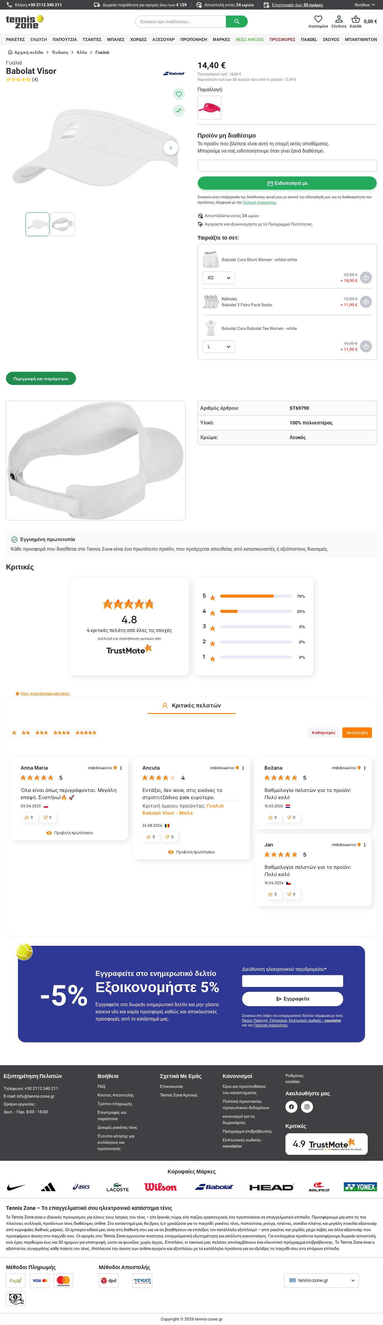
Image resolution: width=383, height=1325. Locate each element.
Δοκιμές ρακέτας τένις (117, 1127)
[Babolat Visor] (209, 108)
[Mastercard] (63, 1280)
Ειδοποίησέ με (291, 183)
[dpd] (108, 1280)
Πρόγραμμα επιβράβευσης (247, 1131)
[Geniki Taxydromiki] (142, 1280)
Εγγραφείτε (297, 999)
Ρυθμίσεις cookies (291, 1078)
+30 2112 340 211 (45, 4)
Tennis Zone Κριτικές (179, 1095)
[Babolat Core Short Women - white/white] (211, 259)
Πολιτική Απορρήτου (259, 202)
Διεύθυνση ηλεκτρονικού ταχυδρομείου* (284, 969)
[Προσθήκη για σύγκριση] (179, 111)
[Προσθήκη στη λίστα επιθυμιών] (179, 94)
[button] (17, 694)
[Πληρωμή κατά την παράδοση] (16, 1299)
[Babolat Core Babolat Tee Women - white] (211, 328)
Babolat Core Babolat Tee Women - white (259, 328)
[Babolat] (174, 73)
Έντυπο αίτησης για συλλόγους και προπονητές (116, 1142)
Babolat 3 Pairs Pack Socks (247, 304)
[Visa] (40, 1280)
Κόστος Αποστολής (116, 1095)
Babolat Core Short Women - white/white (259, 259)
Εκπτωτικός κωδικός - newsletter (315, 1020)
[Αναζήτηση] (237, 22)
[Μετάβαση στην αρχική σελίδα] (25, 21)
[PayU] (16, 1280)
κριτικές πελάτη (129, 630)
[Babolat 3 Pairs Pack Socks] (211, 301)
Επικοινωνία (171, 1086)
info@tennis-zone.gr (35, 1096)
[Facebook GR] (291, 1107)
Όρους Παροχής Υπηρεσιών (264, 1020)
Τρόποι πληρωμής (115, 1103)
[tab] (41, 378)
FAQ (101, 1086)
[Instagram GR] (307, 1107)
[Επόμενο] (171, 148)
